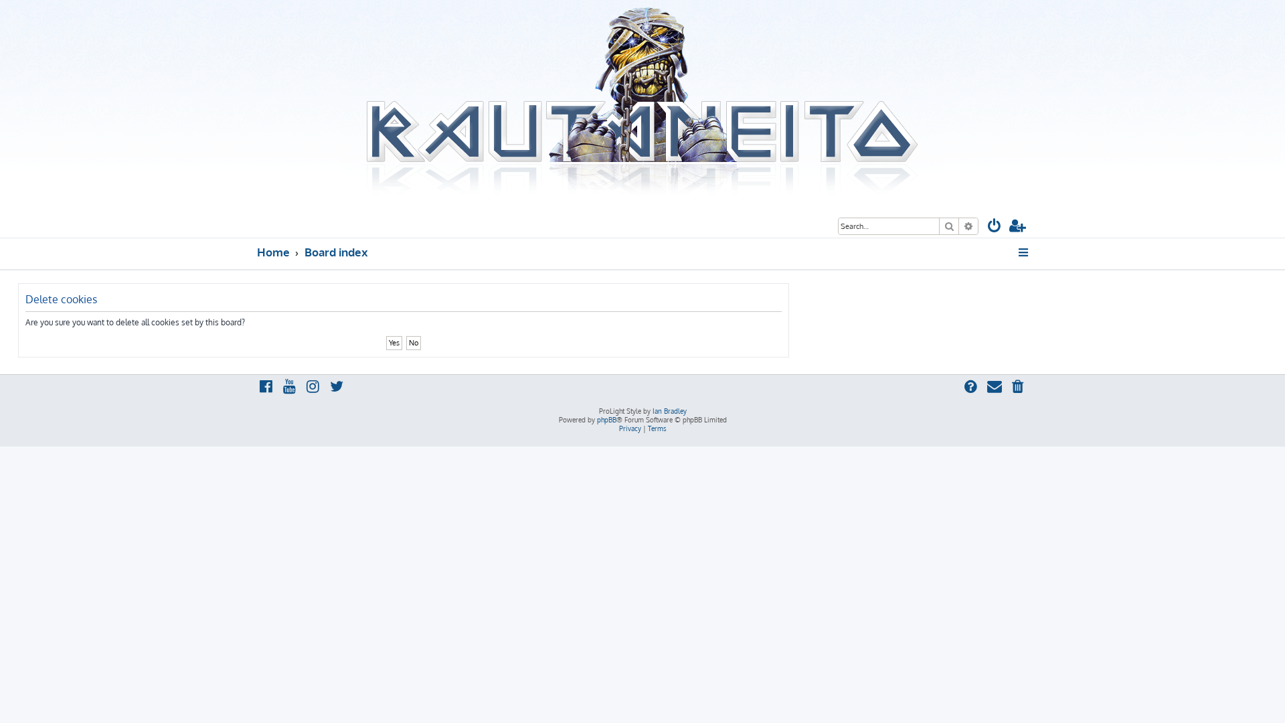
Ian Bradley (670, 411)
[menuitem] (994, 227)
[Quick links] (1024, 252)
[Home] (642, 102)
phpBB (606, 420)
